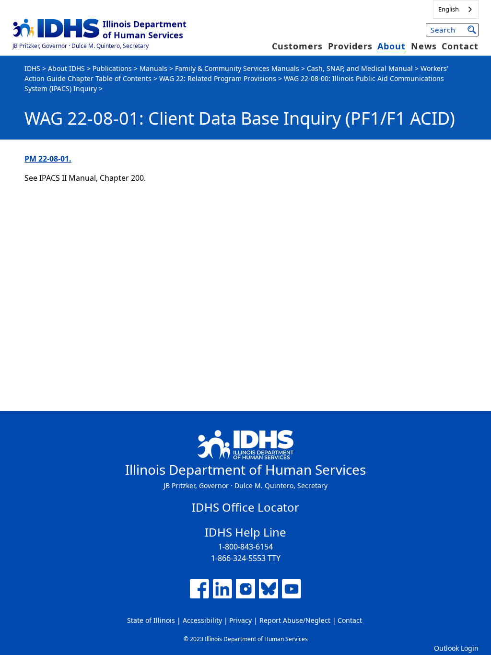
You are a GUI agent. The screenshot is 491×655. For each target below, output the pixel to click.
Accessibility (202, 620)
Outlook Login (456, 648)
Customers (297, 46)
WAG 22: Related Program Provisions (217, 78)
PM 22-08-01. (47, 158)
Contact (460, 46)
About (391, 46)
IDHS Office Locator (245, 507)
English (448, 9)
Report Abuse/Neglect (294, 620)
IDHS (32, 68)
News (424, 46)
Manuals (153, 68)
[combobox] (456, 9)
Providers (350, 46)
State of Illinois (151, 620)
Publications (112, 68)
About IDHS (66, 68)
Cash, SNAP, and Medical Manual (360, 68)
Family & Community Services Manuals (237, 68)
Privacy (240, 620)
